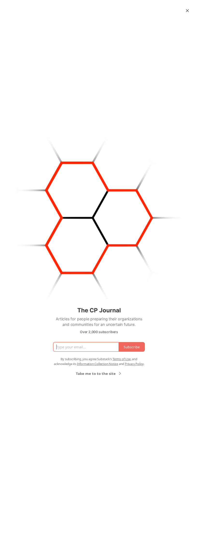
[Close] (187, 10)
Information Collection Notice (97, 364)
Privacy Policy (134, 364)
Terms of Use (122, 359)
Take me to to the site (96, 373)
